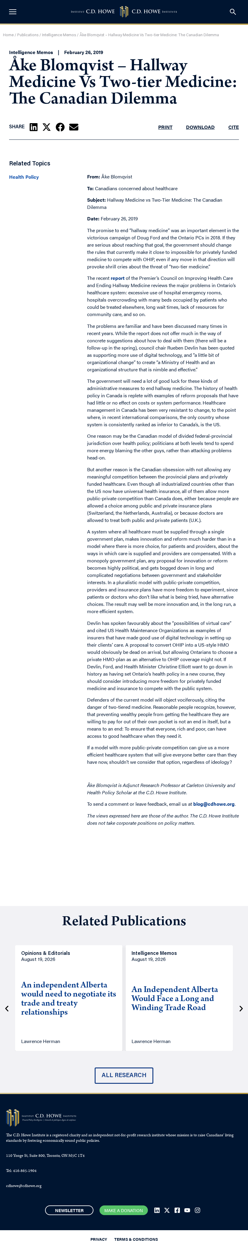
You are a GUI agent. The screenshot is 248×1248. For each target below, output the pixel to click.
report (118, 277)
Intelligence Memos (59, 35)
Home (8, 35)
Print (165, 126)
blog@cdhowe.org (214, 803)
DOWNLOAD (200, 126)
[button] (34, 127)
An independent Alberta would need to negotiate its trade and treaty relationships (68, 999)
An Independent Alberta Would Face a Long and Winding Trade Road (175, 999)
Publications (27, 35)
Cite (233, 126)
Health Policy (24, 176)
